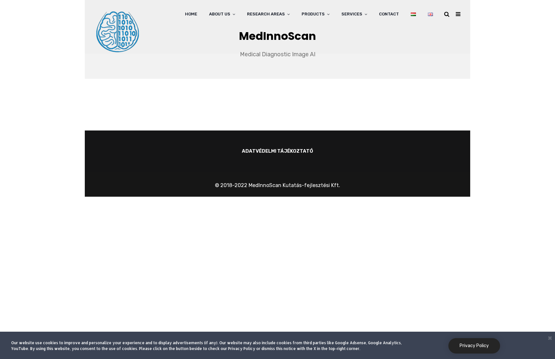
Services (351, 14)
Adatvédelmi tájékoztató (277, 151)
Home (191, 14)
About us (219, 14)
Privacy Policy (474, 345)
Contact (389, 14)
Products (313, 14)
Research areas (266, 14)
